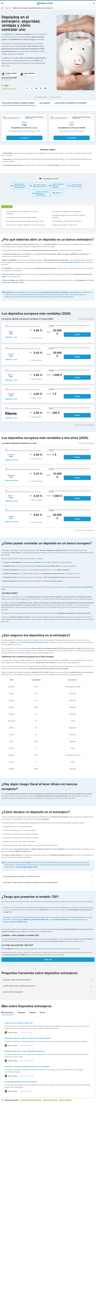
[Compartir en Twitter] (36, 88)
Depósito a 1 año (11, 337)
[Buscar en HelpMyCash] (89, 3)
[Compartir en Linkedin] (41, 88)
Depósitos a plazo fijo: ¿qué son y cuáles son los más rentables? (27, 1038)
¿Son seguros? (44, 103)
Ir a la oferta (72, 138)
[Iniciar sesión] (94, 3)
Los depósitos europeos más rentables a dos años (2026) (25, 221)
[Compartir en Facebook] (32, 88)
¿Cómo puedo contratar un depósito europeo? (18, 103)
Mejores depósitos (66, 1100)
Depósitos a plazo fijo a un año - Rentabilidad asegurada (24, 1051)
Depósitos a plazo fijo (50, 1100)
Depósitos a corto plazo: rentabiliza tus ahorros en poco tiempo (27, 1066)
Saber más (48, 959)
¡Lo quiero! (24, 138)
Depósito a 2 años (11, 460)
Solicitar (77, 334)
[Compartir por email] (45, 88)
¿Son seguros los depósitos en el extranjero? (67, 211)
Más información (7, 1012)
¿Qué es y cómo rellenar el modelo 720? (18, 1023)
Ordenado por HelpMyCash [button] (87, 319)
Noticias (33, 1012)
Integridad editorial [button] (42, 97)
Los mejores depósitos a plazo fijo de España (20, 1082)
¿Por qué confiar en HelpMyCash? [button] (85, 425)
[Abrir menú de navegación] (2, 3)
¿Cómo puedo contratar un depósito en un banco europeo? (25, 225)
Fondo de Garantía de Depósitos (32, 642)
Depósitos (8, 8)
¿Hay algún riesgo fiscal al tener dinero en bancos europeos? (68, 216)
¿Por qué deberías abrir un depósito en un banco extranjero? (22, 212)
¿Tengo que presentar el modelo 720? (64, 225)
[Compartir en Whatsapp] (27, 88)
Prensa (42, 1012)
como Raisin (15, 552)
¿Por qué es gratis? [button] (55, 97)
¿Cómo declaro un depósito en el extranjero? (71, 103)
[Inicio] (45, 3)
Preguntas (21, 1012)
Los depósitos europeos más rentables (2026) (21, 217)
